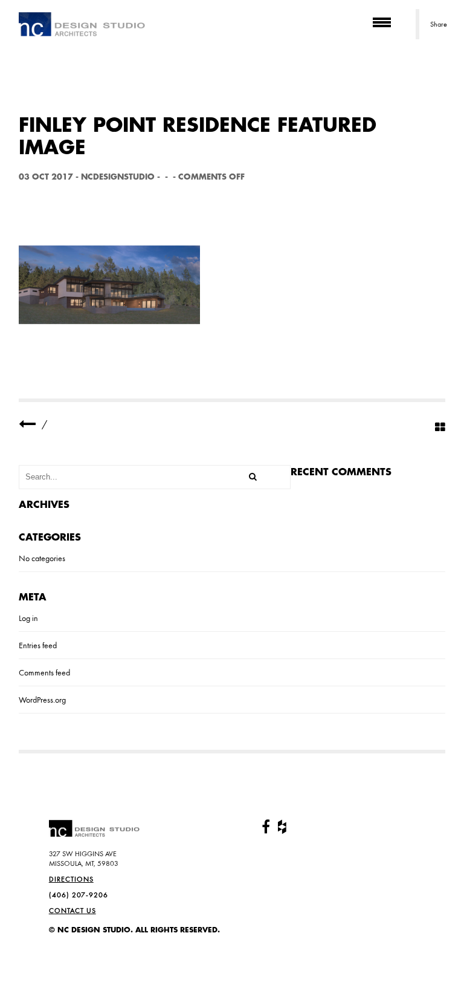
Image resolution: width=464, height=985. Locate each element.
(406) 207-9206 (78, 895)
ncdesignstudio (118, 177)
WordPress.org (42, 699)
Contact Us (72, 910)
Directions (71, 879)
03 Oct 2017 (46, 177)
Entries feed (38, 645)
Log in (28, 618)
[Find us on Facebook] (266, 827)
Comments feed (44, 672)
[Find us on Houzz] (282, 827)
